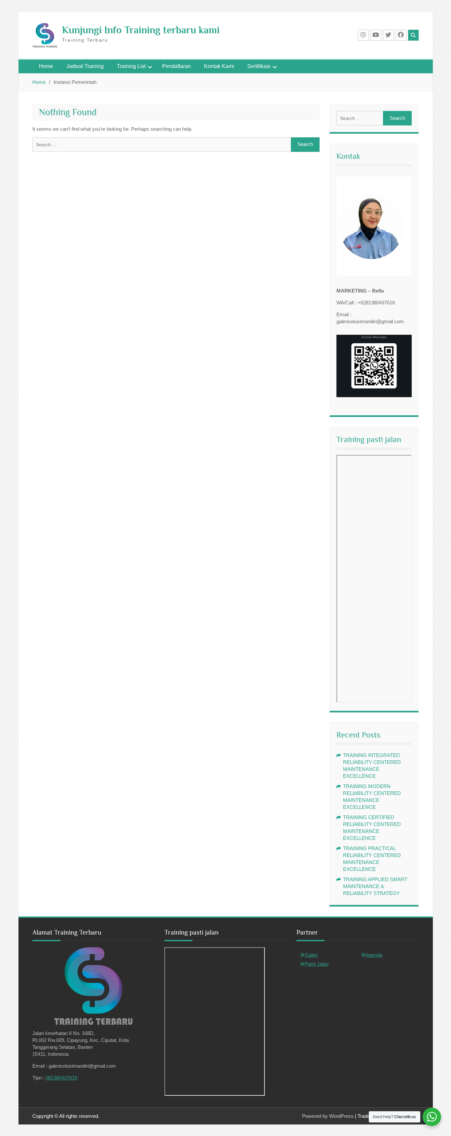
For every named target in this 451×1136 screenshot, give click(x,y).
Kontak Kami (219, 66)
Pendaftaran (176, 66)
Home (46, 66)
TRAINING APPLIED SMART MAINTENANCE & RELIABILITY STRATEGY (375, 886)
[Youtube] (375, 35)
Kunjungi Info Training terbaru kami (141, 30)
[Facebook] (401, 35)
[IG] (363, 35)
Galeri (311, 955)
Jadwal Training (85, 66)
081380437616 (61, 1078)
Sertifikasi (258, 66)
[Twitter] (388, 35)
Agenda (374, 955)
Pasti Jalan (317, 964)
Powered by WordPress (328, 1116)
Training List (131, 66)
